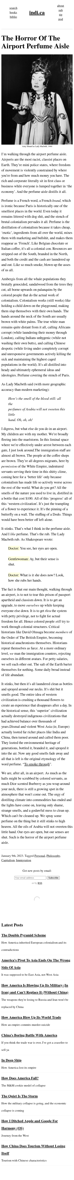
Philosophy (53, 856)
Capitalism (8, 860)
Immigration (23, 860)
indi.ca (37, 12)
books (13, 12)
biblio (13, 17)
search (13, 8)
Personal (39, 856)
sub (61, 10)
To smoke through (37, 764)
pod (60, 19)
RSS (40, 883)
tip (60, 14)
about (60, 6)
